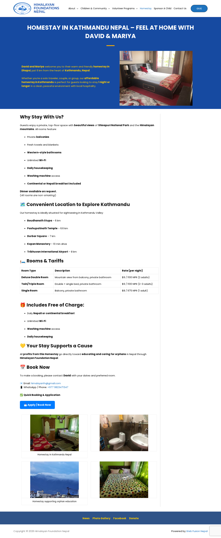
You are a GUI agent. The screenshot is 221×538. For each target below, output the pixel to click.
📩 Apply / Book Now (37, 405)
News (86, 518)
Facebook (119, 518)
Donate (134, 518)
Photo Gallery (101, 518)
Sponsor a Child (162, 8)
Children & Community (94, 8)
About (71, 8)
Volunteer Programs (123, 8)
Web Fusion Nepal (197, 531)
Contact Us (180, 8)
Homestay (146, 8)
